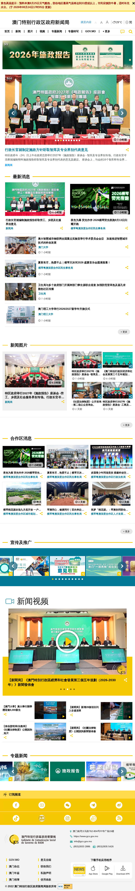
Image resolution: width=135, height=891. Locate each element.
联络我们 (46, 866)
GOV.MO (14, 859)
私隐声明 (46, 873)
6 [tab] (69, 579)
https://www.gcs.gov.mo (86, 836)
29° (119, 22)
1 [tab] (52, 579)
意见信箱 (46, 859)
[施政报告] (67, 771)
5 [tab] (66, 579)
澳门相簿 (14, 879)
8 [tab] (75, 579)
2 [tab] (56, 579)
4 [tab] (62, 579)
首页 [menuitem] (7, 31)
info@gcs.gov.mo (83, 841)
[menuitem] (18, 31)
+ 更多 (124, 331)
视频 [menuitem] (42, 31)
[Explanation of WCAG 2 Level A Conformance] (65, 886)
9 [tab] (79, 579)
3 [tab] (59, 579)
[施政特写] (104, 771)
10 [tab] (82, 579)
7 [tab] (72, 579)
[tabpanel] (67, 566)
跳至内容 (86, 22)
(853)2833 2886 (81, 846)
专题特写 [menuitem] (73, 31)
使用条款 (46, 879)
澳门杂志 (14, 866)
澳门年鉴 (14, 873)
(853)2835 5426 (105, 846)
